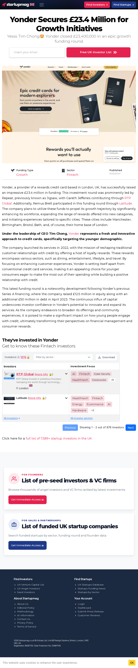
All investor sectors (82, 418)
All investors (11, 418)
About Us (22, 603)
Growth (22, 175)
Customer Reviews (89, 615)
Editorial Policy (25, 607)
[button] (63, 357)
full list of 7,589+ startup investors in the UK (59, 438)
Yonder (74, 234)
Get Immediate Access (26, 499)
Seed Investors (26, 592)
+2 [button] (92, 410)
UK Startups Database (91, 584)
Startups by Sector (88, 592)
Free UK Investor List (95, 52)
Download (108, 357)
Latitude (125, 203)
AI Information (25, 615)
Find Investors (95, 4)
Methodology (25, 611)
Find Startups (123, 4)
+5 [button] (112, 380)
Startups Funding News (91, 588)
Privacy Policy (25, 622)
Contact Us (23, 619)
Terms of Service (26, 626)
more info (42, 374)
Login (81, 603)
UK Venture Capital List (30, 584)
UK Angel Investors (28, 588)
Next (131, 427)
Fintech (72, 175)
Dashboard (84, 607)
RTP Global (25, 374)
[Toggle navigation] (41, 4)
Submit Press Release (91, 611)
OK (132, 662)
